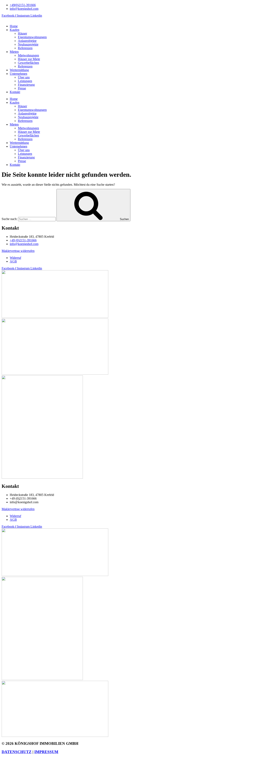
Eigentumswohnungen (32, 37)
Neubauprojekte (28, 44)
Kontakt (15, 92)
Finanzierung (26, 84)
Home (14, 26)
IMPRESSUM (46, 752)
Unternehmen (18, 73)
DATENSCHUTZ (16, 752)
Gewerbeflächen (28, 62)
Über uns (24, 77)
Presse (22, 88)
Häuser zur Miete (29, 59)
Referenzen (25, 48)
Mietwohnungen (28, 55)
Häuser (22, 33)
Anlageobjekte (27, 40)
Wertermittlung (19, 70)
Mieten (14, 51)
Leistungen (25, 81)
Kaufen (14, 29)
